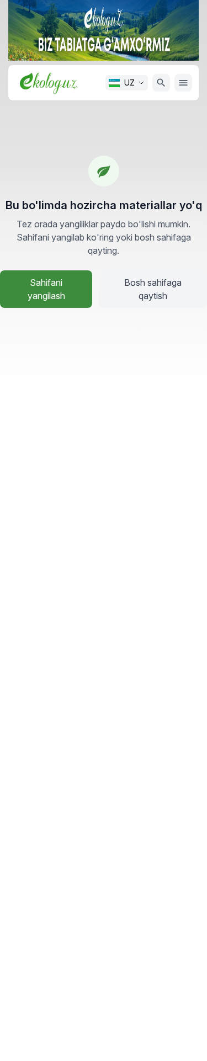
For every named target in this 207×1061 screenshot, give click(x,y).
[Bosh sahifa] (48, 82)
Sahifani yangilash (46, 289)
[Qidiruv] (161, 83)
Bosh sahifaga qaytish (153, 289)
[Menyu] (183, 83)
